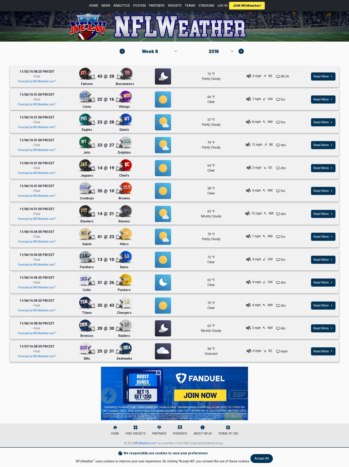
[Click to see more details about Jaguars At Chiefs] (163, 168)
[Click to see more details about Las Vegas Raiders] (124, 325)
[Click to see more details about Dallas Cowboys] (87, 188)
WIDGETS (175, 5)
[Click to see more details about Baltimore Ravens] (124, 211)
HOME (93, 5)
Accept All (261, 458)
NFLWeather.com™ (146, 443)
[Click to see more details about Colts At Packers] (163, 282)
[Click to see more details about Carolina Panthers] (87, 257)
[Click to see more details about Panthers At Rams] (163, 260)
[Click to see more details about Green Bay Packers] (124, 280)
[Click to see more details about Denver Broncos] (87, 325)
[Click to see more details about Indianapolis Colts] (87, 280)
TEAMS (190, 5)
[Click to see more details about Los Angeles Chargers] (124, 303)
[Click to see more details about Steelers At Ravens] (163, 214)
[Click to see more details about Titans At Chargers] (163, 305)
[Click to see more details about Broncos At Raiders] (163, 328)
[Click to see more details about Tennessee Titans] (87, 303)
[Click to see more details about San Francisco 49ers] (124, 234)
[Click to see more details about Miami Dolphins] (124, 142)
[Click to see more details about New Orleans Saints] (87, 234)
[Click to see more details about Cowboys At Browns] (163, 191)
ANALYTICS (122, 5)
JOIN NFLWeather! (247, 5)
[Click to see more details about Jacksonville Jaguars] (87, 165)
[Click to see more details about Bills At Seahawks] (163, 351)
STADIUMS (206, 5)
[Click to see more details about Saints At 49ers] (163, 237)
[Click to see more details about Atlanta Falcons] (87, 74)
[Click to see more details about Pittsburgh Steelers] (87, 211)
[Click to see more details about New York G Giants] (124, 119)
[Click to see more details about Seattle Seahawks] (124, 348)
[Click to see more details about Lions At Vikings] (163, 99)
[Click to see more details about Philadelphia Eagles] (87, 119)
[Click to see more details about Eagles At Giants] (163, 122)
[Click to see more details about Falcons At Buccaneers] (163, 76)
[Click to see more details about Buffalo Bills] (87, 348)
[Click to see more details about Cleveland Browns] (124, 188)
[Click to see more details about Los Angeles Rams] (124, 257)
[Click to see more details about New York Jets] (87, 142)
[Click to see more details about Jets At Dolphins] (163, 145)
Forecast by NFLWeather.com (37, 81)
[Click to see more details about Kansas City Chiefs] (124, 165)
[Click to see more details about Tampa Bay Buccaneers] (125, 74)
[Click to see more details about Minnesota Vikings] (124, 97)
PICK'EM (139, 5)
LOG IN (222, 5)
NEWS (105, 5)
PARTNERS (157, 5)
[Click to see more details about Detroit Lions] (87, 97)
